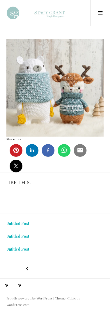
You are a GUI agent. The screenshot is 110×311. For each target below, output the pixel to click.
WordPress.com (18, 304)
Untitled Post (17, 223)
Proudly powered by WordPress (29, 298)
